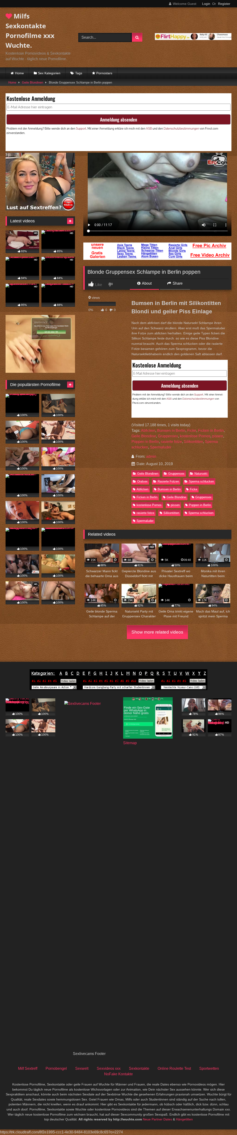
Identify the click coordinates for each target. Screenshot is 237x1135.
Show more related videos (157, 632)
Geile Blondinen (32, 82)
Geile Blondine (143, 436)
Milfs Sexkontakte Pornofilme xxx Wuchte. (30, 31)
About (146, 283)
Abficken (148, 430)
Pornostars (104, 73)
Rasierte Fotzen (168, 481)
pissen (217, 436)
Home (19, 73)
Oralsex (142, 481)
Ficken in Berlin (211, 430)
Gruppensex (168, 436)
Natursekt (200, 473)
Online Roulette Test (174, 1068)
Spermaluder (160, 447)
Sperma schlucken (201, 481)
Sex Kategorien (49, 73)
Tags (78, 73)
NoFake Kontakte (118, 1074)
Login (206, 4)
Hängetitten (184, 1119)
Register (224, 4)
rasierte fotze (171, 442)
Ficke (191, 430)
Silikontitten (193, 442)
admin (151, 456)
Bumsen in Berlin (171, 430)
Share (177, 283)
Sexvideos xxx (109, 1068)
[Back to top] (223, 1121)
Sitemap (130, 743)
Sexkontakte (139, 1068)
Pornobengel (56, 1068)
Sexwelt (81, 1068)
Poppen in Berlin (145, 442)
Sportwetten (209, 1068)
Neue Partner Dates (157, 1119)
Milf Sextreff (27, 1068)
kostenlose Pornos (195, 436)
